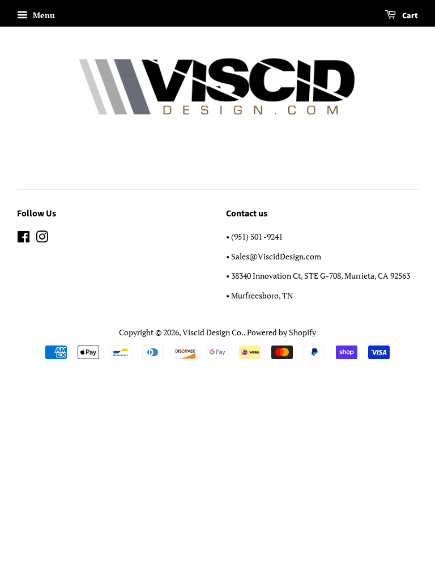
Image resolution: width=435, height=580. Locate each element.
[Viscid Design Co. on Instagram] (42, 238)
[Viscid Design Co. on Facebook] (23, 238)
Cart (409, 16)
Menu (43, 15)
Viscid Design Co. (213, 332)
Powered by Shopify (281, 332)
